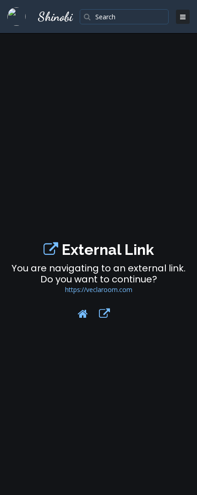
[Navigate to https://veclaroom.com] (51, 249)
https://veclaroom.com (98, 289)
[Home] (83, 313)
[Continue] (104, 313)
